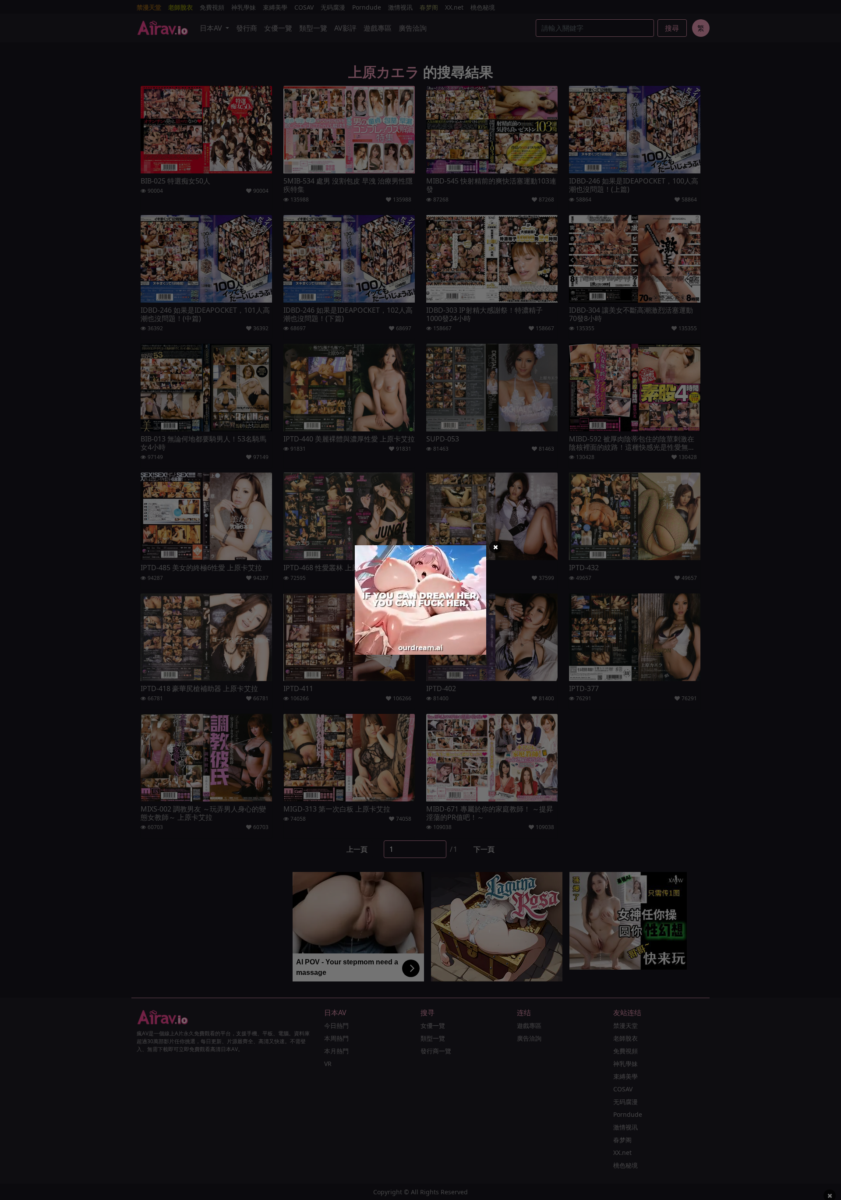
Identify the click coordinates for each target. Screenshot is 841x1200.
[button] (495, 547)
